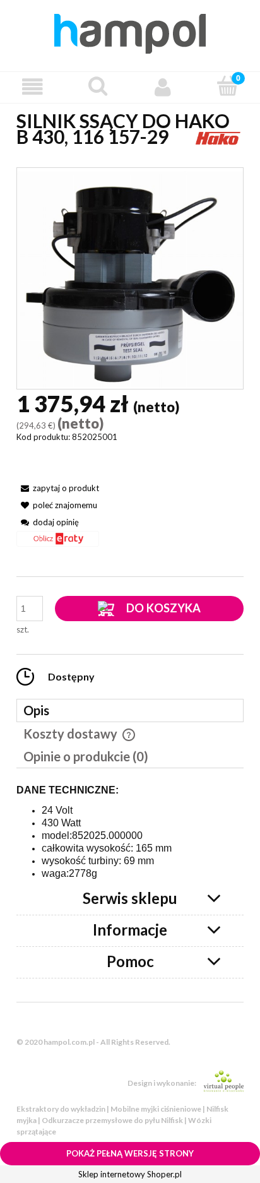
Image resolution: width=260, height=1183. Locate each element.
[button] (32, 87)
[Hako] (218, 136)
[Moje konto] (162, 87)
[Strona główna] (130, 31)
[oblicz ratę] (57, 543)
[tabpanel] (130, 832)
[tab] (130, 710)
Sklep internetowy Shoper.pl (130, 1174)
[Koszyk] (227, 86)
